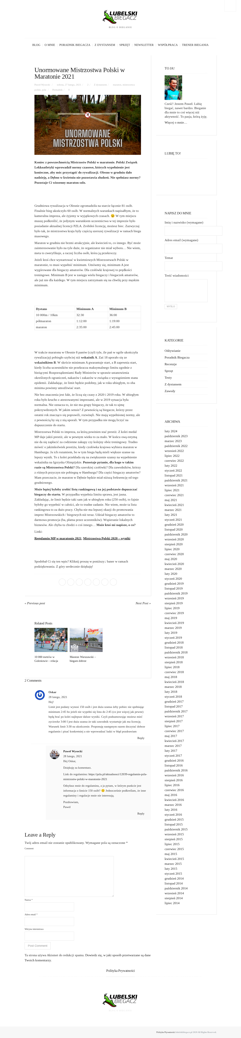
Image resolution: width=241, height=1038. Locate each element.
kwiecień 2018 (174, 682)
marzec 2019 (173, 628)
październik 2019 (176, 593)
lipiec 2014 (172, 903)
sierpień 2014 (174, 898)
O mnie (50, 45)
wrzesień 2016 (174, 775)
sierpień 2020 (174, 544)
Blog (36, 45)
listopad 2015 (174, 824)
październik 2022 (176, 446)
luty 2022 (171, 465)
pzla (44, 89)
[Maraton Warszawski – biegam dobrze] (86, 640)
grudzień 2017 (174, 701)
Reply (141, 738)
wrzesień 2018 (174, 657)
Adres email (31, 914)
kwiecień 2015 (174, 859)
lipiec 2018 (172, 667)
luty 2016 (171, 809)
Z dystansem (105, 45)
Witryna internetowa (34, 929)
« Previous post (35, 603)
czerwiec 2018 (174, 672)
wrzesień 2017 (174, 716)
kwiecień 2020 (174, 564)
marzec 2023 (173, 441)
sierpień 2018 (174, 662)
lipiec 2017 (172, 726)
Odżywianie (173, 350)
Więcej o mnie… (176, 122)
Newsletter (144, 45)
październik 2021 (176, 480)
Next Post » (143, 603)
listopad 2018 (174, 647)
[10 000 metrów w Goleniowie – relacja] (51, 640)
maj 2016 (171, 795)
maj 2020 (171, 559)
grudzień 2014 (174, 878)
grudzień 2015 (174, 819)
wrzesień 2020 (174, 539)
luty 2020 (171, 573)
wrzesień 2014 (174, 893)
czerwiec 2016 (174, 790)
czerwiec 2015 (174, 849)
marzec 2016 (173, 804)
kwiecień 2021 (174, 505)
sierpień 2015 (174, 839)
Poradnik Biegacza (74, 45)
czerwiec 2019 (174, 613)
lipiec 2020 (172, 549)
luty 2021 (171, 514)
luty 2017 (171, 750)
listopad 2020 (174, 529)
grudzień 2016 (174, 760)
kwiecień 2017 (174, 741)
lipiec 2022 (172, 455)
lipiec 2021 (172, 490)
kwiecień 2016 (174, 800)
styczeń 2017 (173, 755)
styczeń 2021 (173, 519)
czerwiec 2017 (174, 731)
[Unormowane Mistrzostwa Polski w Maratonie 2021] (87, 125)
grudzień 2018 (174, 642)
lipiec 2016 (172, 785)
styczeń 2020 (173, 578)
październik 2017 (176, 711)
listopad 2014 (174, 883)
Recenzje (171, 364)
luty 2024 (171, 431)
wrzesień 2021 (174, 485)
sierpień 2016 (174, 780)
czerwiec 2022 (174, 460)
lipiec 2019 (172, 608)
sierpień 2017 (174, 721)
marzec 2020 (173, 569)
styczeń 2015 (173, 873)
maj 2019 (171, 618)
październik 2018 (176, 652)
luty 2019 (171, 632)
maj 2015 (171, 854)
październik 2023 (176, 436)
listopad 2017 (174, 706)
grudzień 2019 (174, 583)
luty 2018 (171, 691)
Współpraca (168, 45)
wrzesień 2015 (174, 834)
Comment (29, 848)
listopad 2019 (174, 588)
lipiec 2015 (172, 844)
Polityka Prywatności (165, 1032)
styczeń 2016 (173, 814)
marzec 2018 (173, 687)
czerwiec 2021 (174, 495)
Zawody (170, 391)
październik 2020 (176, 534)
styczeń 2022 (173, 470)
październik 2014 (176, 888)
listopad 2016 (174, 765)
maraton (117, 84)
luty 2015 (171, 868)
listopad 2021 (174, 475)
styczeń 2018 (173, 696)
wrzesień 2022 (174, 451)
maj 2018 (171, 677)
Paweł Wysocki (42, 84)
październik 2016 (176, 770)
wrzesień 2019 (174, 598)
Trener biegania (195, 45)
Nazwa (29, 900)
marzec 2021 (173, 510)
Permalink (57, 89)
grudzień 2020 (174, 524)
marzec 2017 (173, 745)
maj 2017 (171, 736)
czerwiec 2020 (174, 554)
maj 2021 (171, 500)
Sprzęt (124, 45)
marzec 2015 (173, 863)
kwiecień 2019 (174, 623)
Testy (168, 377)
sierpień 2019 (174, 603)
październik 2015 (176, 829)
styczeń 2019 (173, 637)
